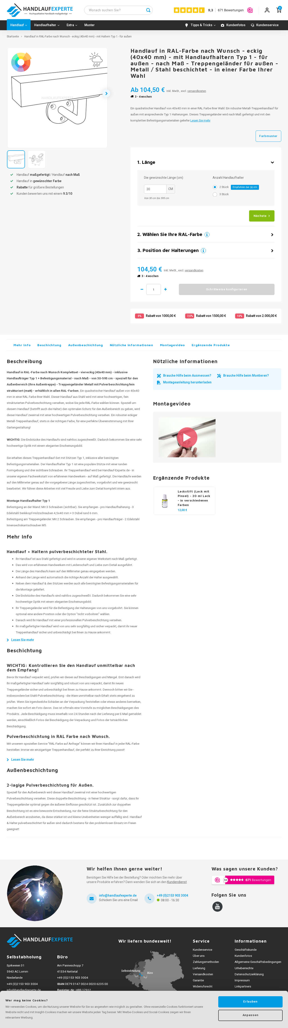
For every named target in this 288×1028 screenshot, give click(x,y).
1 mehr (165, 289)
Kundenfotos (235, 25)
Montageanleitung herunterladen (187, 382)
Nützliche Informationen (131, 345)
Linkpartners (243, 986)
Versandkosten (203, 974)
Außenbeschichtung (85, 345)
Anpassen (250, 1015)
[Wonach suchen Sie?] (148, 10)
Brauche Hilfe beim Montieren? (246, 375)
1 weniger (141, 289)
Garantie (198, 980)
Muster (89, 25)
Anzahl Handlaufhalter (228, 178)
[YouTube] (217, 907)
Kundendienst (177, 882)
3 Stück (224, 194)
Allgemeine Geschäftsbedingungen (258, 962)
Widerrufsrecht (202, 986)
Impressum (242, 980)
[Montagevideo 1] (187, 437)
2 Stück (238, 187)
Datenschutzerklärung (249, 974)
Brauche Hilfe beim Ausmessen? (187, 375)
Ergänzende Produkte (211, 345)
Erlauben (250, 1001)
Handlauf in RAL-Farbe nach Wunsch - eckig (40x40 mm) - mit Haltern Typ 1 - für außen (78, 37)
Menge (153, 289)
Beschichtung (49, 345)
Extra (70, 25)
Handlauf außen (114, 391)
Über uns (199, 956)
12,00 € (182, 510)
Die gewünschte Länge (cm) (163, 178)
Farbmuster (268, 136)
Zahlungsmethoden (206, 962)
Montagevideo (172, 345)
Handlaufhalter (45, 25)
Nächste (260, 216)
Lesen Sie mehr (200, 120)
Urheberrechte (244, 968)
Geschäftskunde (245, 950)
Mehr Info (22, 345)
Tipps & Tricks (201, 25)
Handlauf (17, 25)
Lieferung (199, 968)
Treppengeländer (40, 519)
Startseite (13, 37)
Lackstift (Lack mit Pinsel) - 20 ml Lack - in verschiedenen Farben (194, 498)
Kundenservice (267, 25)
